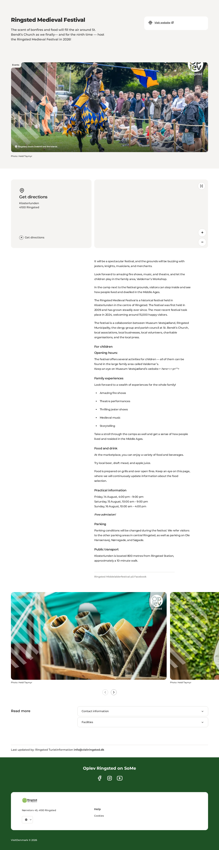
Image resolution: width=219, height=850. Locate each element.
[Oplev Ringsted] (29, 800)
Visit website (162, 22)
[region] (151, 213)
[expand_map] (201, 186)
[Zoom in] (202, 232)
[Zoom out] (202, 242)
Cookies (99, 815)
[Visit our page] (99, 778)
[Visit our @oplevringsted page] (120, 778)
